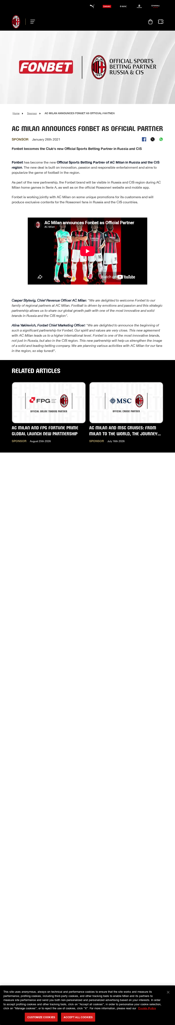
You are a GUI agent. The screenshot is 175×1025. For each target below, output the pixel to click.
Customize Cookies (41, 1017)
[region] (87, 1005)
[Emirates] (107, 6)
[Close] (168, 992)
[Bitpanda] (139, 6)
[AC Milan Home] (16, 21)
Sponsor (32, 113)
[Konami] (156, 6)
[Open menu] (31, 21)
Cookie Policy (147, 1008)
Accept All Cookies (78, 1017)
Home (16, 113)
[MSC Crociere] (123, 6)
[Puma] (91, 6)
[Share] (144, 139)
